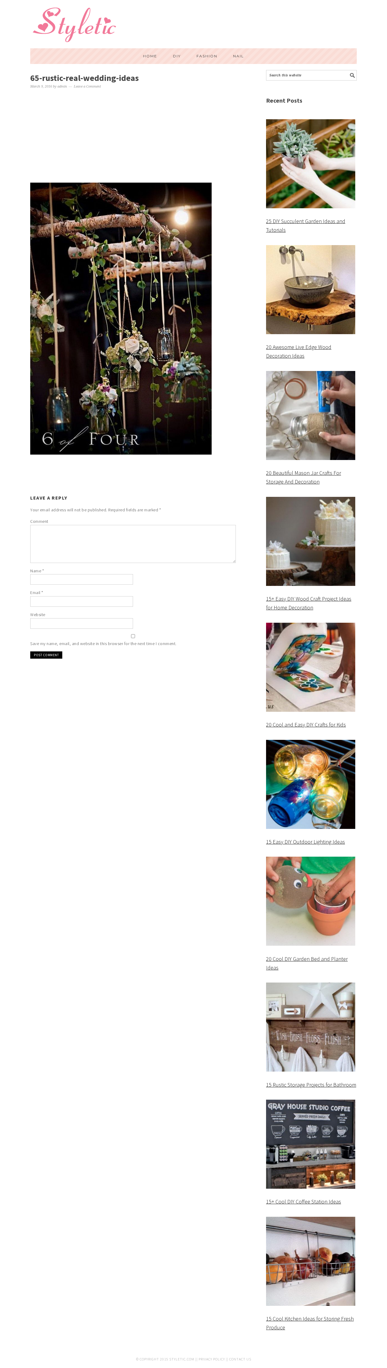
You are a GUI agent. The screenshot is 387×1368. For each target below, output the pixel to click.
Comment (39, 521)
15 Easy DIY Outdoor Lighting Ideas (305, 841)
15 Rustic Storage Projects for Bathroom (311, 1084)
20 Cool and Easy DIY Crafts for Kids (306, 724)
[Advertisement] (133, 136)
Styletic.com (181, 1359)
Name (37, 571)
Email (36, 592)
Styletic (75, 27)
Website (37, 614)
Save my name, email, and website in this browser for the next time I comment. (103, 643)
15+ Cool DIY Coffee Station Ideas (303, 1201)
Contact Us (240, 1359)
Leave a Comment (87, 86)
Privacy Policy (212, 1359)
